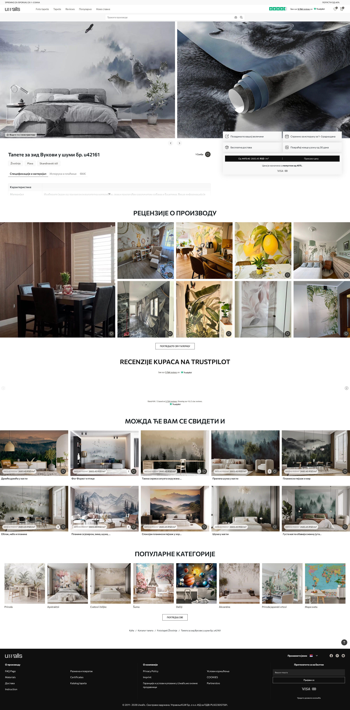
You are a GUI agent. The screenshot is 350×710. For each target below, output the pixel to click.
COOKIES (212, 677)
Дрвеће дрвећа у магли (14, 478)
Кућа (131, 630)
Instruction (11, 689)
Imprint (147, 677)
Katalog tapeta (78, 683)
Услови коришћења (218, 671)
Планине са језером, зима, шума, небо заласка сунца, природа (91, 534)
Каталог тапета (145, 630)
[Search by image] (236, 17)
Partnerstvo (213, 683)
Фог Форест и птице (83, 478)
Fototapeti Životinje (167, 630)
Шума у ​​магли (220, 534)
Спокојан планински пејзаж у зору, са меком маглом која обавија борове (162, 534)
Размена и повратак (81, 671)
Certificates (76, 677)
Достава (10, 683)
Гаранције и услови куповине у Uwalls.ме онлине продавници (170, 685)
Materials (10, 677)
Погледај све (175, 617)
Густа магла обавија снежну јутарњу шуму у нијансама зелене (303, 534)
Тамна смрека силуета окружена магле (162, 478)
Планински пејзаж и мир (296, 478)
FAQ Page (10, 671)
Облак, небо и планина (14, 534)
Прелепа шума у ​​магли (225, 478)
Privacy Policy (150, 671)
